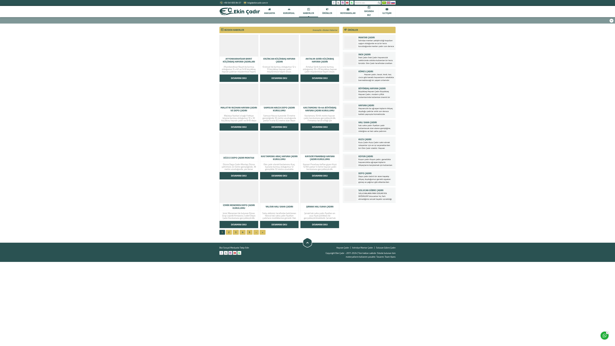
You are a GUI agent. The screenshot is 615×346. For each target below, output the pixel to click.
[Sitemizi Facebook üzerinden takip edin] (334, 3)
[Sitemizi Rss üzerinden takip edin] (352, 3)
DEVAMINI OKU (239, 78)
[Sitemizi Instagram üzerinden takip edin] (343, 3)
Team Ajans (390, 256)
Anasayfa (317, 30)
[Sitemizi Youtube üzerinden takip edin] (347, 3)
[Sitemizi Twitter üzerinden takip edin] (338, 3)
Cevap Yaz (584, 322)
